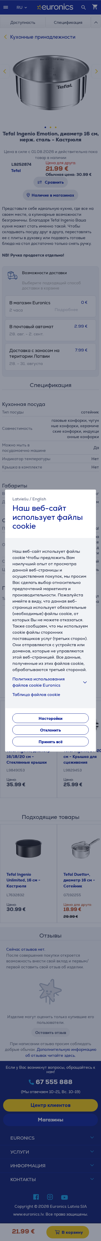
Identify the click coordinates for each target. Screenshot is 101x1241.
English (39, 499)
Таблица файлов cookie (36, 694)
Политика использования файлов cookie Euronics (38, 682)
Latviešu (20, 499)
